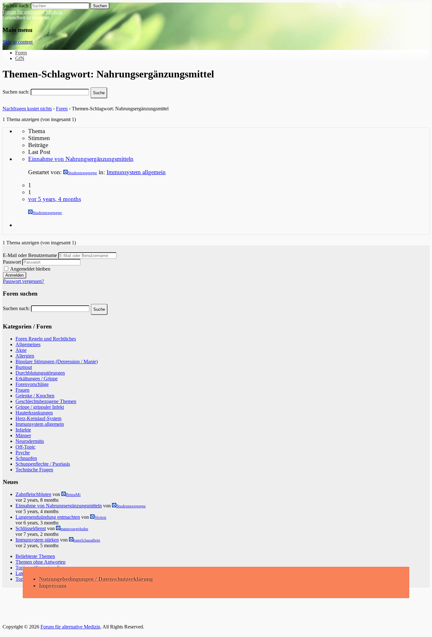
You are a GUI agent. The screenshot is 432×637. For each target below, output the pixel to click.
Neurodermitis (29, 441)
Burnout (23, 367)
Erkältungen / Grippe (36, 378)
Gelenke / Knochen (34, 395)
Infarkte (23, 429)
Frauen (22, 390)
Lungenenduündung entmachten (47, 517)
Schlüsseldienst (30, 528)
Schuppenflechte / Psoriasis (42, 464)
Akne (21, 350)
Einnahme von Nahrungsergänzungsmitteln (80, 159)
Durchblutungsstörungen (40, 373)
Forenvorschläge (32, 384)
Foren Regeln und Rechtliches (45, 338)
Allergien (24, 355)
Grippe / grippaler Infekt (39, 407)
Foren (21, 52)
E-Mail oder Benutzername (30, 255)
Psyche (22, 452)
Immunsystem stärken (37, 539)
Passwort (12, 262)
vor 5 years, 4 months (54, 199)
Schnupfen (26, 458)
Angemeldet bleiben (29, 269)
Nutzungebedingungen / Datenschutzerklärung (96, 579)
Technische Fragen (34, 469)
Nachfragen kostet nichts (27, 108)
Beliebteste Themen (35, 556)
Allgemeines (27, 344)
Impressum (52, 585)
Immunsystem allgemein (136, 172)
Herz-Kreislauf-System (38, 418)
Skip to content (18, 42)
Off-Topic (25, 447)
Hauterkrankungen (34, 412)
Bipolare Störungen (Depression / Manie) (56, 361)
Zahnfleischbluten (33, 494)
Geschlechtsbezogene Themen (45, 401)
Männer (23, 435)
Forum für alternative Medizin (32, 12)
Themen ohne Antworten (40, 562)
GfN (19, 58)
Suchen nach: (16, 92)
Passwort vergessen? (23, 281)
